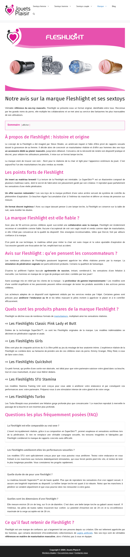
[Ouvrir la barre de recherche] (33, 14)
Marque (100, 6)
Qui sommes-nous (65, 553)
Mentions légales (49, 553)
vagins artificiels (85, 533)
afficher (25, 125)
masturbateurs (61, 316)
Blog (114, 6)
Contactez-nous (81, 553)
